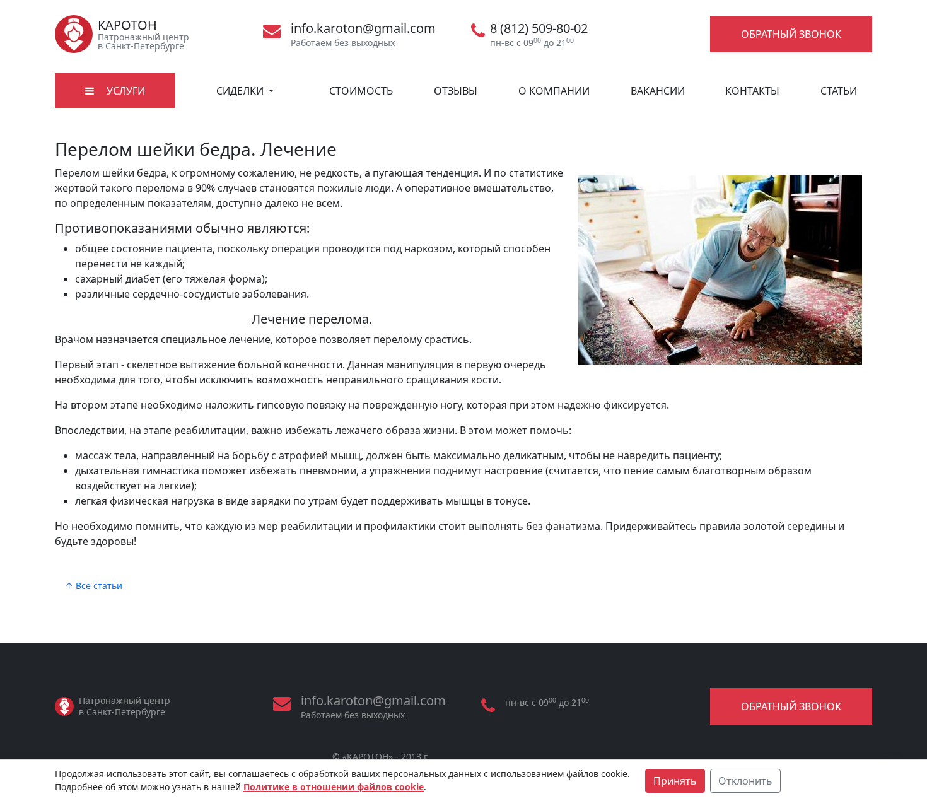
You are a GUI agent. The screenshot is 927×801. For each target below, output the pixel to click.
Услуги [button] (124, 91)
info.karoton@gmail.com (363, 28)
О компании (554, 91)
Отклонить (745, 781)
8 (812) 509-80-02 (539, 28)
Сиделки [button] (241, 91)
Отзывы (455, 91)
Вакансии (658, 91)
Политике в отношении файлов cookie (333, 787)
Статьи (838, 91)
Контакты (752, 91)
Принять (675, 781)
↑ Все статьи (93, 586)
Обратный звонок (791, 34)
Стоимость (361, 91)
